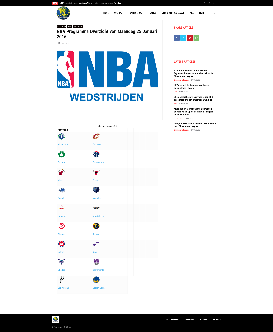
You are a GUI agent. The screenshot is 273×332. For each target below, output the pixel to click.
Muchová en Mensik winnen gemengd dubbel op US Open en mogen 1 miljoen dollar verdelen (194, 111)
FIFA (175, 92)
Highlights (78, 26)
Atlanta (61, 234)
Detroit (61, 252)
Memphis (97, 198)
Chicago (96, 180)
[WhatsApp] (196, 38)
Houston (62, 216)
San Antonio (63, 288)
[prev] (141, 3)
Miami (60, 180)
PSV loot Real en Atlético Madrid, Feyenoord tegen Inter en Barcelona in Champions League (193, 73)
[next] (146, 3)
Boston (61, 162)
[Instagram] (209, 3)
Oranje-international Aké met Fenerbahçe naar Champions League (195, 125)
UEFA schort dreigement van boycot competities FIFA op (192, 86)
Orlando (61, 198)
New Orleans (98, 216)
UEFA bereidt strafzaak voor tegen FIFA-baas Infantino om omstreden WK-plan (90, 3)
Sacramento (98, 270)
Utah (95, 252)
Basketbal (61, 26)
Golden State (99, 288)
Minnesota (63, 144)
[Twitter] (214, 3)
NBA (70, 26)
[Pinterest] (190, 38)
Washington (98, 162)
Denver (96, 234)
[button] (214, 13)
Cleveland (97, 144)
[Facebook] (204, 3)
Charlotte (62, 270)
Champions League (181, 80)
